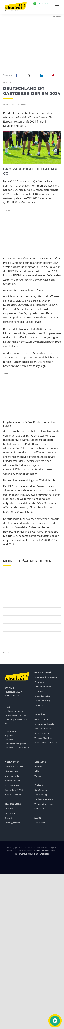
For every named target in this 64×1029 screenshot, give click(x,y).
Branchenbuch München (45, 742)
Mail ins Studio (11, 731)
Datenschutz (10, 739)
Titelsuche (9, 808)
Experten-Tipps (41, 794)
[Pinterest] (53, 75)
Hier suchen (40, 822)
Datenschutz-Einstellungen (17, 747)
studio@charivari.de (14, 711)
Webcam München (43, 737)
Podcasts (38, 766)
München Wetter (42, 733)
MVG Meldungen (12, 785)
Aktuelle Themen (42, 719)
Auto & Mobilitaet (13, 794)
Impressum (10, 735)
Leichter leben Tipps (43, 799)
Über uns (38, 691)
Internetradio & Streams (45, 677)
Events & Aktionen (42, 686)
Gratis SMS (39, 808)
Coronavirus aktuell (14, 766)
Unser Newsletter (42, 695)
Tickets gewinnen (13, 822)
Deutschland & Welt (14, 790)
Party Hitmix (10, 813)
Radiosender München (44, 850)
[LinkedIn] (40, 75)
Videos (37, 776)
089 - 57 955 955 (19, 715)
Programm (39, 681)
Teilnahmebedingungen (16, 743)
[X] (28, 75)
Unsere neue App (42, 700)
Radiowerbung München (26, 853)
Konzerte (9, 817)
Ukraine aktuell (11, 771)
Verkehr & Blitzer (12, 780)
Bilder (37, 771)
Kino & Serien (40, 790)
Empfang (38, 705)
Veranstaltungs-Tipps (44, 803)
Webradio (44, 853)
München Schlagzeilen (44, 723)
